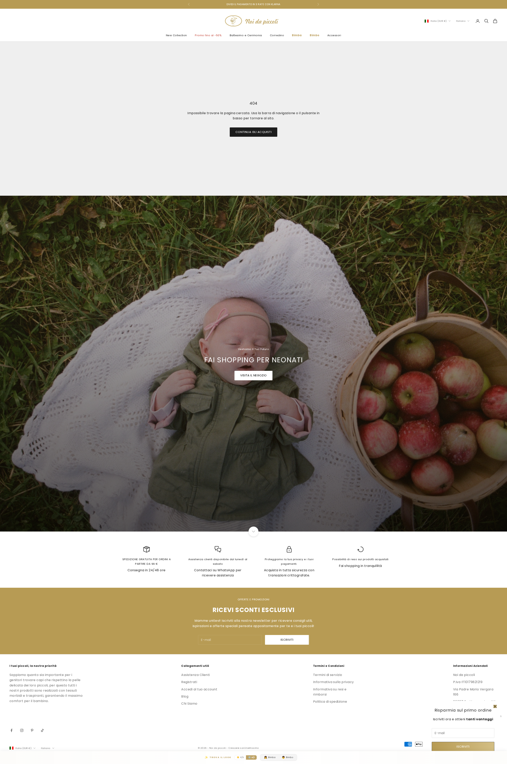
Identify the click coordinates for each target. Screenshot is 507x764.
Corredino (277, 35)
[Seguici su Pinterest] (32, 730)
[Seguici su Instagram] (22, 730)
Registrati (189, 682)
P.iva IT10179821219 (467, 682)
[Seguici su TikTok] (42, 730)
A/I (251, 757)
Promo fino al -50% (208, 35)
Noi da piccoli (464, 675)
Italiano (460, 21)
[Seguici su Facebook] (11, 730)
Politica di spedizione (330, 701)
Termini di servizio (327, 675)
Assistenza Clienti (195, 675)
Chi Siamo (189, 703)
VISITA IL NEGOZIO (253, 375)
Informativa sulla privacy (333, 682)
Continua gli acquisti (253, 132)
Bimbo (314, 35)
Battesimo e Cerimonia (246, 35)
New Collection (176, 35)
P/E (240, 757)
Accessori (334, 35)
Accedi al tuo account (199, 689)
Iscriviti (462, 746)
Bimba (297, 35)
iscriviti (287, 640)
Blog (184, 696)
